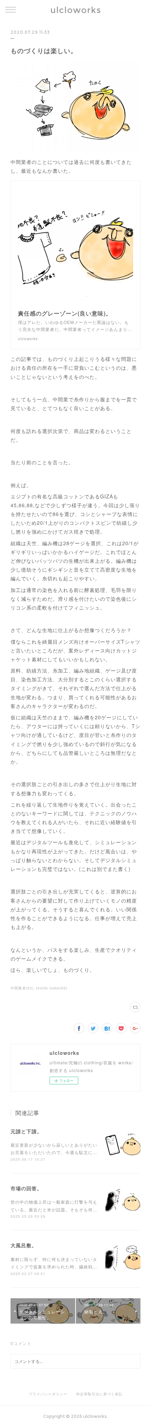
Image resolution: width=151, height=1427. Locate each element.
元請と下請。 (26, 1131)
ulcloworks (75, 10)
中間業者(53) (22, 988)
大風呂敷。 (24, 1245)
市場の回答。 (26, 1188)
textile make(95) (51, 988)
